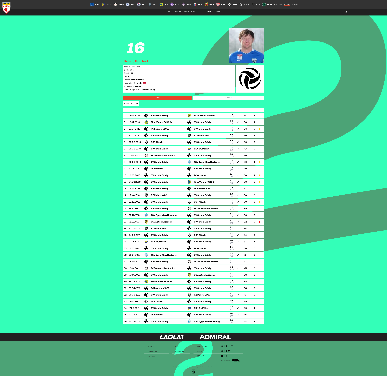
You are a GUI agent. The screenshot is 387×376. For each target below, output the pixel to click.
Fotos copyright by (225, 360)
